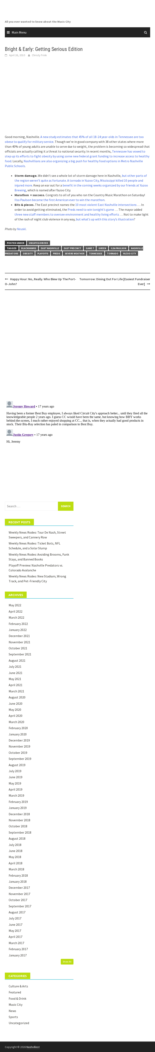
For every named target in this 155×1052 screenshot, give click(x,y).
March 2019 (16, 795)
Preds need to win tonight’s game (91, 209)
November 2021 (19, 642)
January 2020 (18, 734)
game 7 (90, 248)
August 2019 (17, 765)
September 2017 (20, 906)
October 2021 (18, 648)
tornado (112, 253)
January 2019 (18, 808)
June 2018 (15, 851)
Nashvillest (33, 1047)
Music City (15, 1005)
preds (56, 253)
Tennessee (95, 253)
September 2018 (20, 832)
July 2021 (15, 666)
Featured (15, 992)
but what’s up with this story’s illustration (105, 219)
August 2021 (17, 660)
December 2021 (19, 636)
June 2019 (15, 777)
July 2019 (15, 771)
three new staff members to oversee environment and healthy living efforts (67, 214)
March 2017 (16, 943)
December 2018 (19, 814)
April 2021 (15, 685)
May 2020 (15, 710)
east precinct (72, 248)
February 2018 (18, 875)
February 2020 (18, 728)
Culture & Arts (18, 986)
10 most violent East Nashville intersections (106, 205)
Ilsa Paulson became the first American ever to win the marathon (60, 200)
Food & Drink (17, 998)
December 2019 (19, 740)
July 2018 (15, 845)
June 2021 (15, 673)
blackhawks (28, 248)
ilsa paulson (118, 248)
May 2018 (15, 857)
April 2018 (15, 863)
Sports (13, 1017)
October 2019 (18, 753)
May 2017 (15, 931)
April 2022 (15, 611)
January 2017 (18, 955)
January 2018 (18, 881)
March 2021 (16, 691)
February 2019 (18, 802)
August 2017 (17, 912)
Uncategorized (38, 242)
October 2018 (18, 826)
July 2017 (15, 918)
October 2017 (18, 900)
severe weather (74, 253)
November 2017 (19, 894)
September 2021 (20, 654)
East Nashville (50, 248)
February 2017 (18, 949)
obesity (28, 253)
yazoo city (129, 253)
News (12, 1011)
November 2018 (19, 820)
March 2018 (16, 869)
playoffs (42, 253)
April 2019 (15, 789)
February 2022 (18, 624)
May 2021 (15, 679)
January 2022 (18, 630)
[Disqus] (77, 345)
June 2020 (15, 703)
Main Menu (19, 32)
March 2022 (16, 617)
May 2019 (15, 783)
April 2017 (15, 937)
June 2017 (15, 924)
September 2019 (20, 759)
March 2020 (16, 722)
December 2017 (19, 888)
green (102, 248)
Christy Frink (39, 55)
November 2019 (19, 746)
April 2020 (15, 716)
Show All (67, 961)
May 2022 (15, 605)
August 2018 (17, 838)
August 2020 (17, 697)
